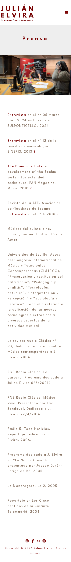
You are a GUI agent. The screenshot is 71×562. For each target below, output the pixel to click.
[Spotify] (44, 541)
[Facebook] (32, 541)
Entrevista (17, 115)
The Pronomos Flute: (26, 166)
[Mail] (38, 541)
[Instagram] (27, 541)
